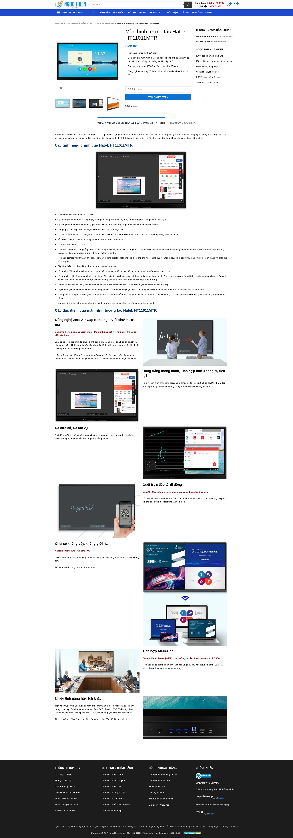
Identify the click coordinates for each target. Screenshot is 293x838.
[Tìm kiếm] (188, 5)
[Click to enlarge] (61, 88)
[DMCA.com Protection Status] (192, 833)
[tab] (131, 122)
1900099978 (220, 41)
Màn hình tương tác (104, 23)
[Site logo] (70, 4)
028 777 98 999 (225, 36)
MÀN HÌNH (86, 23)
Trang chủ (60, 23)
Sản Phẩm (73, 23)
